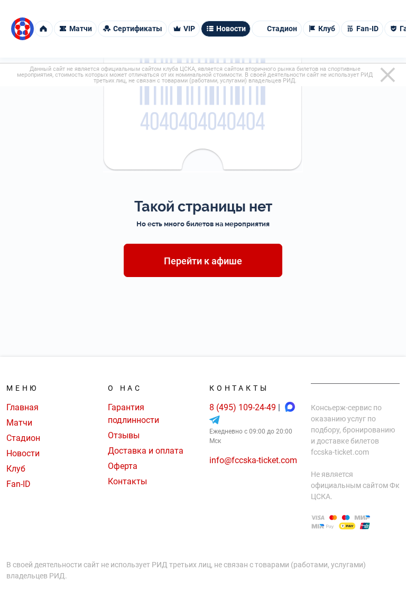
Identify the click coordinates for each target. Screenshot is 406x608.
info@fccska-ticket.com (253, 460)
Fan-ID (18, 484)
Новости (23, 453)
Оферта (122, 466)
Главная (22, 407)
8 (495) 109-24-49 (243, 407)
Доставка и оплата (145, 451)
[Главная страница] (22, 29)
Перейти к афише (203, 260)
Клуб (15, 469)
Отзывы (124, 435)
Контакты (127, 481)
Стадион (23, 438)
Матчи (19, 423)
